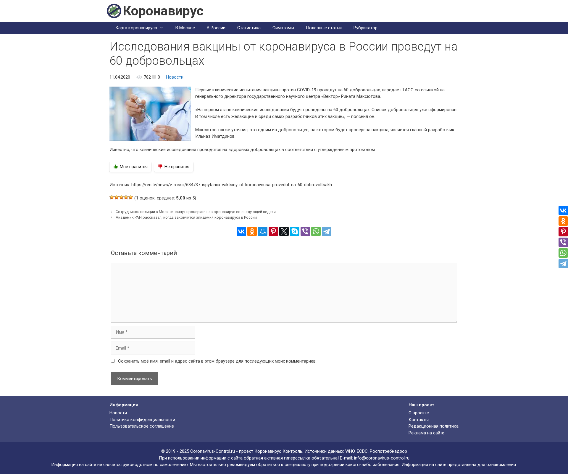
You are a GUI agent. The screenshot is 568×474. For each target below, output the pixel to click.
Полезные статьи (324, 27)
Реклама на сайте (426, 433)
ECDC (362, 451)
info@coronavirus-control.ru (381, 458)
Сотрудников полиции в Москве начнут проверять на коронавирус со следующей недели (196, 212)
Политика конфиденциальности (142, 419)
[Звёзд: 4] (126, 197)
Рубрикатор (365, 27)
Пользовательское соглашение (141, 426)
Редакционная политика (434, 426)
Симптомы (283, 27)
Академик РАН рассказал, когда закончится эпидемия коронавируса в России (186, 217)
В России (216, 27)
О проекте (419, 412)
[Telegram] (326, 231)
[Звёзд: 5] (130, 197)
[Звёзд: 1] (111, 197)
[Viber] (305, 231)
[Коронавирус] (113, 10)
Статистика (249, 27)
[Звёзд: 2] (116, 197)
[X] (284, 231)
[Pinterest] (273, 231)
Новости (174, 77)
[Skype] (294, 231)
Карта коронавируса (136, 27)
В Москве (185, 27)
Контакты (419, 419)
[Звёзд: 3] (121, 197)
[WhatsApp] (316, 231)
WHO (350, 451)
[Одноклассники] (252, 231)
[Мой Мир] (262, 231)
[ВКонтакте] (241, 231)
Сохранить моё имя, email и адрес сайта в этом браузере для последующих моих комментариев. (217, 361)
